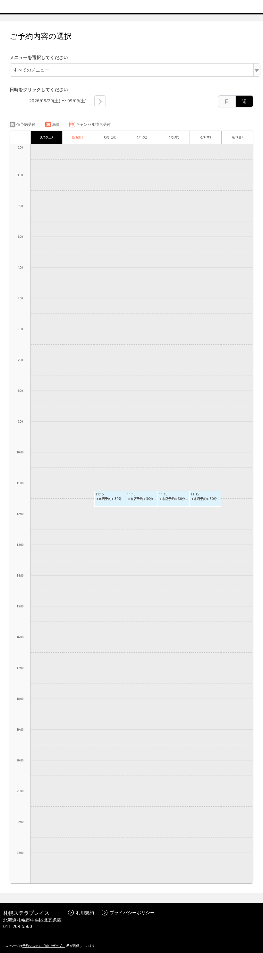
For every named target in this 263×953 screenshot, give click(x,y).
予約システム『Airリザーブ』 (43, 945)
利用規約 (85, 912)
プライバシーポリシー (132, 912)
